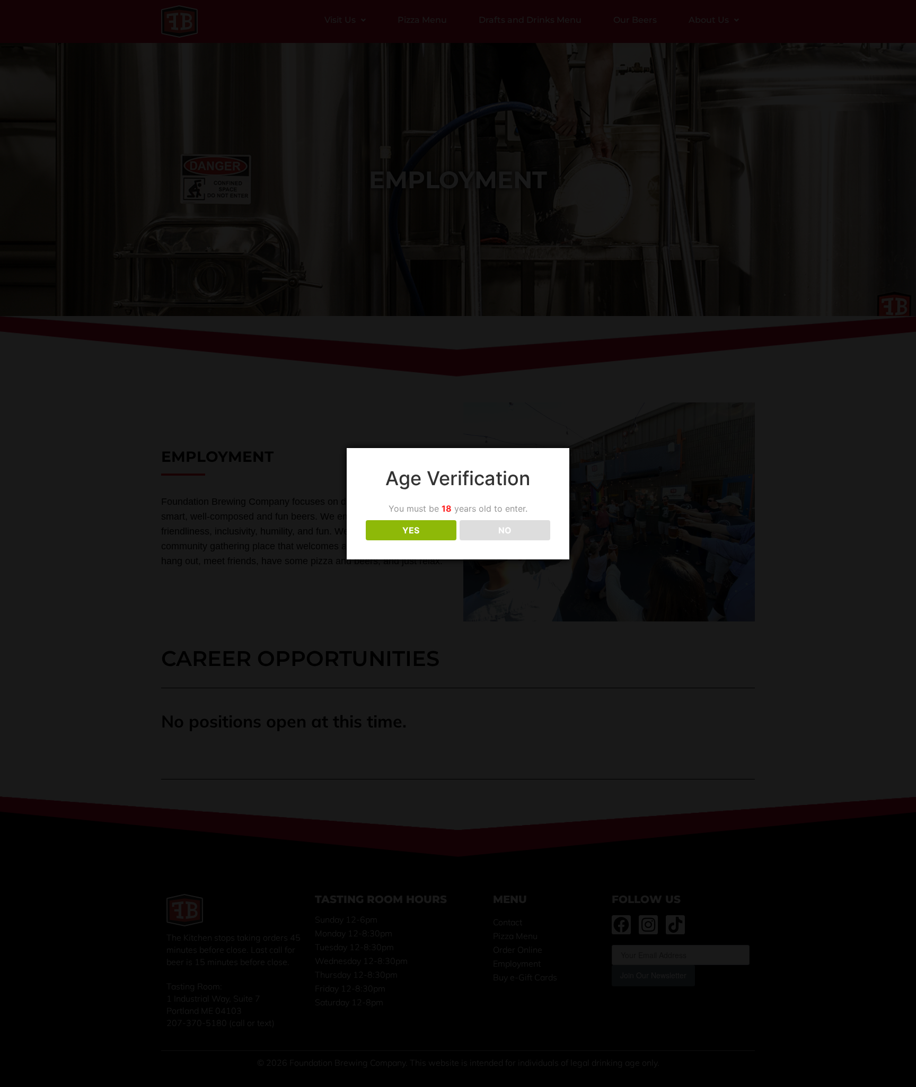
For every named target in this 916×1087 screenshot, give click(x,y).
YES (410, 530)
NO (505, 530)
